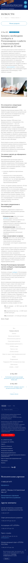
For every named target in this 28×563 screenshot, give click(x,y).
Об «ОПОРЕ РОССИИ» (6, 439)
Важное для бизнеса (14, 336)
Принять (7, 558)
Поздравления (14, 359)
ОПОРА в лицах (14, 346)
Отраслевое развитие (14, 341)
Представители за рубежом (10, 497)
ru (25, 6)
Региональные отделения (10, 495)
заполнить (6, 218)
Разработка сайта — (7, 467)
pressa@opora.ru (5, 537)
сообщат (14, 272)
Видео (14, 356)
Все (14, 328)
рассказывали (11, 67)
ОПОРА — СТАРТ (14, 367)
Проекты (3, 462)
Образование (4, 460)
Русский (4, 405)
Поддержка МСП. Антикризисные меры (14, 362)
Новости (7, 17)
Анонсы (14, 333)
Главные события (15, 17)
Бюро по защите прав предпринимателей (14, 354)
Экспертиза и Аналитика (7, 450)
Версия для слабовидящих (8, 8)
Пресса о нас (14, 349)
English (9, 405)
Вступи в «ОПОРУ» (8, 435)
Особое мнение (14, 351)
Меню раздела (14, 23)
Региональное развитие (14, 338)
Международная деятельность (14, 344)
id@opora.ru (5, 485)
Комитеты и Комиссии (6, 446)
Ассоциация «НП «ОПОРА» (7, 442)
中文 (14, 405)
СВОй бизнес (14, 364)
